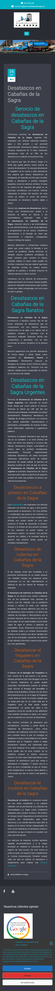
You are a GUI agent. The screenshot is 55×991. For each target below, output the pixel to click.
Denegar (27, 975)
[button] (51, 943)
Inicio (5, 52)
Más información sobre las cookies (30, 988)
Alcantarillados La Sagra (19, 874)
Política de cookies (10, 988)
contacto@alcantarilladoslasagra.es (29, 6)
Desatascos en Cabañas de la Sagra (24, 94)
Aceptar (27, 968)
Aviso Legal (47, 988)
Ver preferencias (27, 982)
